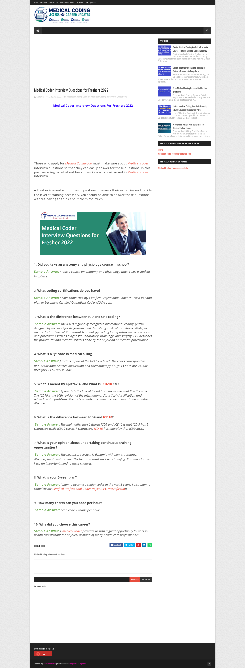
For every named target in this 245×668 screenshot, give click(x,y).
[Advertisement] (93, 63)
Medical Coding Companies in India (173, 168)
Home (36, 2)
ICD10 (107, 417)
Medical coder (138, 163)
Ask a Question (91, 2)
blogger (135, 579)
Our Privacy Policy (67, 2)
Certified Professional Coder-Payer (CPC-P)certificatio (88, 489)
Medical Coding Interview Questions (109, 96)
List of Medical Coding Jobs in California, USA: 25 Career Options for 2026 (190, 108)
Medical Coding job (78, 163)
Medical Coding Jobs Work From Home (174, 153)
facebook (146, 579)
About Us (43, 2)
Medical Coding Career (78, 96)
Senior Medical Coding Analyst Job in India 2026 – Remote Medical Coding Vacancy (190, 48)
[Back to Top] (209, 664)
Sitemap (80, 2)
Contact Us (54, 2)
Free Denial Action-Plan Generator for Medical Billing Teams (188, 126)
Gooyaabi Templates (77, 663)
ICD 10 (98, 428)
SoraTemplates (49, 663)
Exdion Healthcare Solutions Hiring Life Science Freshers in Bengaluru (189, 69)
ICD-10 (107, 384)
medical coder (72, 531)
